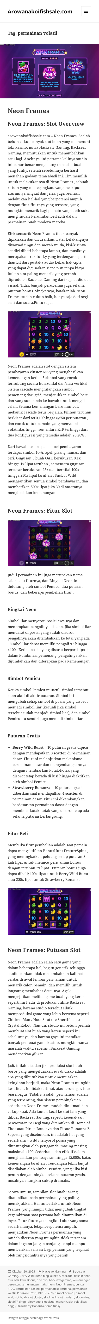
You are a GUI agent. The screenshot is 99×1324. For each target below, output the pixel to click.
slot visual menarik (54, 1302)
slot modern (66, 1297)
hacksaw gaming (60, 1280)
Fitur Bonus (27, 1280)
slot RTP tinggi (17, 1302)
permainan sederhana (56, 1289)
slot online (82, 1297)
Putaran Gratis (27, 1293)
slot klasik (50, 1297)
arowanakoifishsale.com (29, 135)
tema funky (52, 1306)
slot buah (20, 1297)
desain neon (82, 1276)
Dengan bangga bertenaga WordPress (33, 1318)
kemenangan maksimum (38, 1284)
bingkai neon (51, 1276)
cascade (67, 1276)
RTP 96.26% (46, 1293)
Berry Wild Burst (31, 1276)
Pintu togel (43, 302)
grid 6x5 (42, 1280)
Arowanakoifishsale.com (40, 11)
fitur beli (13, 1280)
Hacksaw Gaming (54, 1271)
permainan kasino (28, 1289)
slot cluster (35, 1297)
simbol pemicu (64, 1293)
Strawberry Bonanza (30, 1306)
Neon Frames (29, 110)
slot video (34, 1302)
